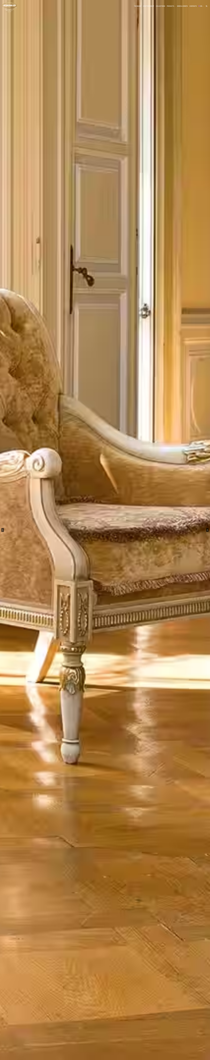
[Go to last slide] (2, 530)
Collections (160, 6)
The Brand (137, 6)
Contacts (193, 6)
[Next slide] (207, 530)
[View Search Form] (206, 6)
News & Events (182, 6)
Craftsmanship (148, 6)
